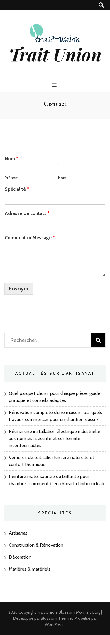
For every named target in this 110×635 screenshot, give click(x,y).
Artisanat (18, 533)
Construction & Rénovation (36, 545)
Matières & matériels (29, 569)
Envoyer (18, 288)
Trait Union (55, 54)
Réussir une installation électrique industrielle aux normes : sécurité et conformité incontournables (54, 438)
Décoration (20, 557)
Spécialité (17, 189)
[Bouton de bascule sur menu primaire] (55, 85)
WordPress (55, 624)
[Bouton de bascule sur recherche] (101, 5)
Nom (11, 158)
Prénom (11, 177)
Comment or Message (30, 237)
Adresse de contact (27, 213)
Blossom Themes (57, 618)
